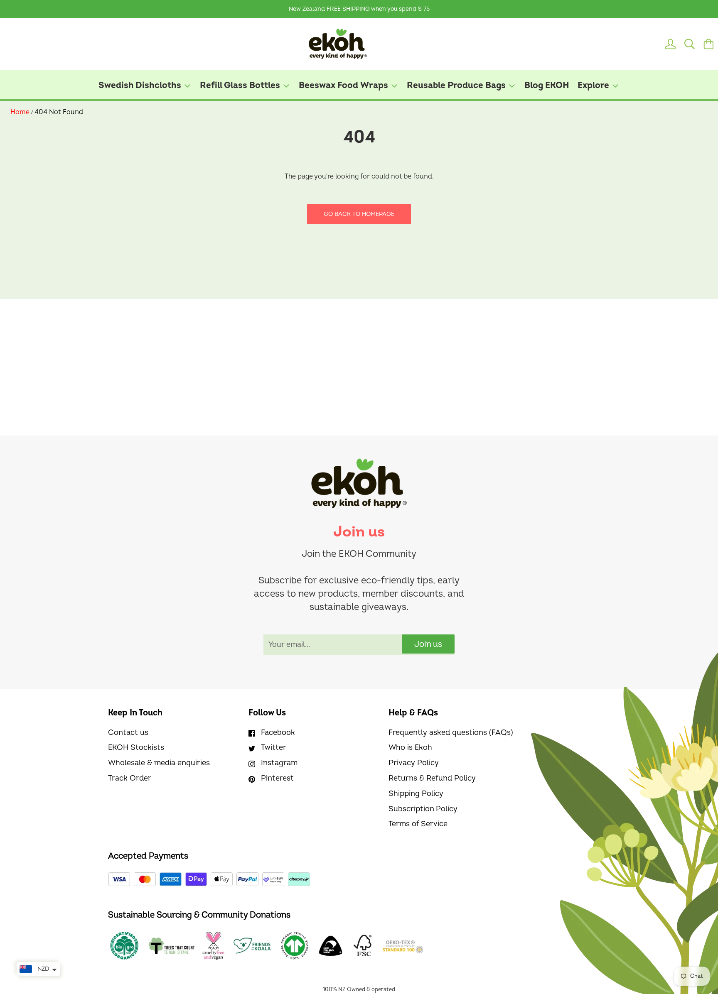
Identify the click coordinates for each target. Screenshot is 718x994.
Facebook (278, 732)
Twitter (273, 747)
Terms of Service (418, 824)
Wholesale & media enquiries (159, 763)
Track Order (129, 778)
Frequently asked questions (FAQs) (451, 732)
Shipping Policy (416, 793)
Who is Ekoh (410, 747)
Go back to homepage (359, 214)
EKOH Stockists (136, 747)
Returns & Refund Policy (432, 778)
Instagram (279, 763)
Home (20, 112)
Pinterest (277, 778)
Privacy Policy (414, 763)
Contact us (128, 732)
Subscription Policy (423, 809)
